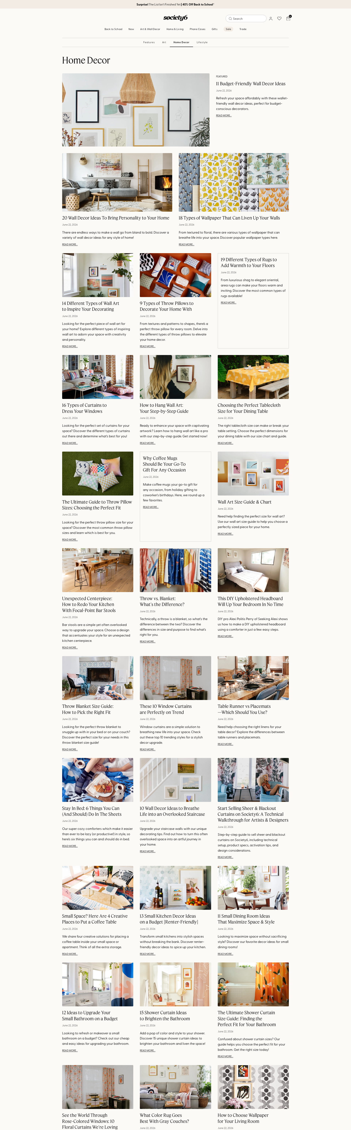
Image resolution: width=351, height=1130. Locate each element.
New (131, 29)
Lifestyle (202, 42)
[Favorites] (279, 18)
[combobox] (246, 18)
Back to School (113, 29)
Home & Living (175, 29)
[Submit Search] (230, 18)
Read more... (224, 115)
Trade (242, 29)
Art (164, 42)
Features (149, 42)
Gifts (214, 29)
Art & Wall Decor (150, 29)
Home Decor (181, 42)
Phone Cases (197, 29)
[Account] (270, 18)
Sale (228, 29)
